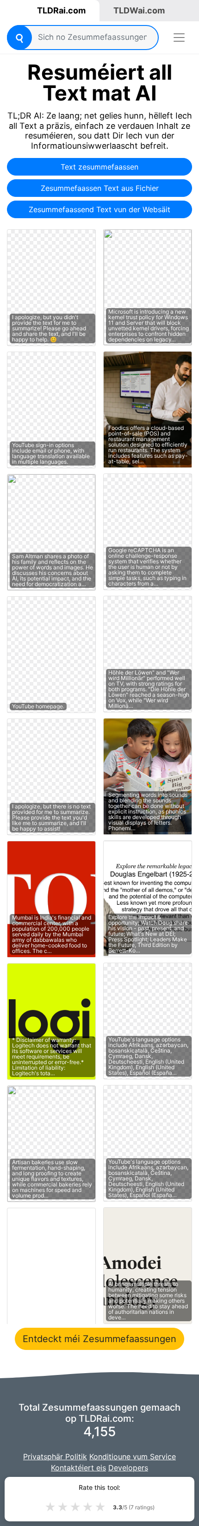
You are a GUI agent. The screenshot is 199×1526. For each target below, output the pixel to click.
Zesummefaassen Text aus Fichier (100, 188)
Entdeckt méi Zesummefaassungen (99, 1338)
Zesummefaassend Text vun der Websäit (99, 209)
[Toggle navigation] (179, 37)
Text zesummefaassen (99, 166)
